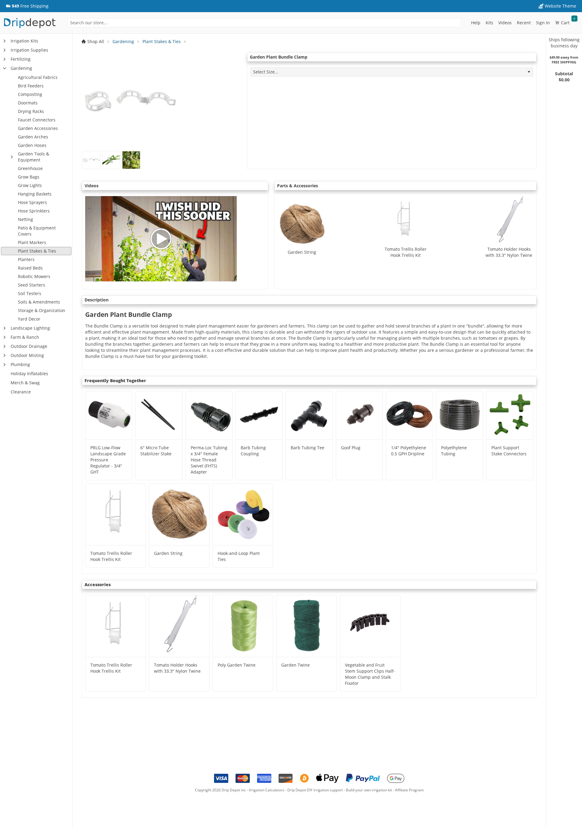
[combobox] (264, 23)
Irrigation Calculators (266, 790)
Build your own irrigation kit (369, 790)
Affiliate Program (409, 790)
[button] (27, 6)
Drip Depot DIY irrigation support (315, 790)
